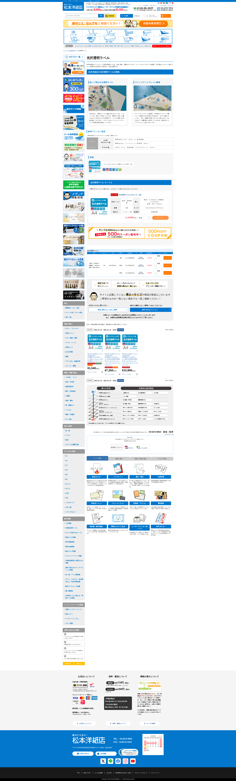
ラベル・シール (163, 35)
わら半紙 (127, 42)
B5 (66, 479)
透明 (115, 46)
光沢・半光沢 (69, 382)
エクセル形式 (143, 448)
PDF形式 (130, 448)
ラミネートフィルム (72, 618)
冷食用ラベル (145, 42)
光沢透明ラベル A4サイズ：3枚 (130, 195)
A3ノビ (67, 488)
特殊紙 (127, 35)
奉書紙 (132, 46)
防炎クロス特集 (70, 537)
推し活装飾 (88, 46)
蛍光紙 (107, 46)
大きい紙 (68, 507)
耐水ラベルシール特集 (72, 586)
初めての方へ (87, 773)
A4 (66, 470)
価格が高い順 (107, 329)
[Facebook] (118, 759)
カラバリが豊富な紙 (72, 444)
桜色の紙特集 (69, 546)
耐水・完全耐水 (70, 391)
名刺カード (69, 347)
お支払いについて (85, 723)
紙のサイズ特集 (70, 551)
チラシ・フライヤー (72, 328)
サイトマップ (155, 773)
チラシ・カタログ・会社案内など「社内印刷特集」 (74, 580)
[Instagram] (125, 759)
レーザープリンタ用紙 (109, 35)
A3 (66, 465)
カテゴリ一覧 (73, 34)
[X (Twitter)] (103, 759)
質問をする (79, 663)
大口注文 (109, 773)
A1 (66, 456)
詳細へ (141, 257)
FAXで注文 (170, 5)
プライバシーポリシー (141, 773)
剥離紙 (111, 46)
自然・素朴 (69, 400)
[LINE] (110, 759)
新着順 (115, 329)
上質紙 (67, 396)
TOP (78, 773)
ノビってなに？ (70, 512)
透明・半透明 (69, 414)
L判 (66, 498)
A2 (66, 460)
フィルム (68, 410)
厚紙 (66, 356)
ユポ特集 (68, 523)
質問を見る (68, 663)
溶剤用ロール (162, 42)
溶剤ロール (148, 46)
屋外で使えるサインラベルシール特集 (74, 569)
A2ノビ (67, 484)
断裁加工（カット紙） (72, 308)
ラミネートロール (79, 46)
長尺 (122, 46)
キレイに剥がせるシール (73, 532)
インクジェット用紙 (91, 35)
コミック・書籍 (70, 366)
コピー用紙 (69, 623)
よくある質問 (162, 5)
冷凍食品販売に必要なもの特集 (74, 562)
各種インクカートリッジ (73, 609)
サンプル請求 (150, 723)
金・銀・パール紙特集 (72, 574)
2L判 (67, 493)
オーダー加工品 (73, 42)
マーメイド (127, 46)
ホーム (139, 5)
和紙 (118, 46)
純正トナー (69, 614)
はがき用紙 (69, 352)
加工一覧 (68, 317)
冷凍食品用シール (71, 528)
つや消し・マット (71, 377)
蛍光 (66, 440)
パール (67, 435)
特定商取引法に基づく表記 (123, 773)
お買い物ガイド (153, 5)
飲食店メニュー (139, 46)
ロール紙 (145, 35)
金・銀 (67, 430)
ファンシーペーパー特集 (73, 556)
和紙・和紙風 (109, 42)
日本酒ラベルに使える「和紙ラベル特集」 (74, 597)
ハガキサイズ (69, 502)
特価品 (91, 42)
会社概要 (145, 5)
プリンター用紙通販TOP (69, 50)
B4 (66, 474)
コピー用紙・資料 (71, 338)
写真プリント (69, 333)
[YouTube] (133, 759)
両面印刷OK (69, 386)
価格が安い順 (98, 329)
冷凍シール (101, 46)
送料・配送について (119, 723)
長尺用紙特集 (69, 542)
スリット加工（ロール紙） (74, 312)
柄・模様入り (69, 405)
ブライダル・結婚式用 (72, 361)
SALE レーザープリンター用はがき (162, 46)
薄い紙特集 (69, 591)
